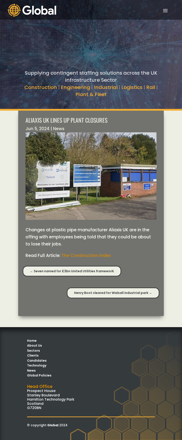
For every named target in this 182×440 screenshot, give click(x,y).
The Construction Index (86, 256)
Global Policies (39, 375)
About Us (34, 345)
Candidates (37, 360)
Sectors (33, 350)
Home (32, 340)
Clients (33, 355)
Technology (36, 365)
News (58, 129)
